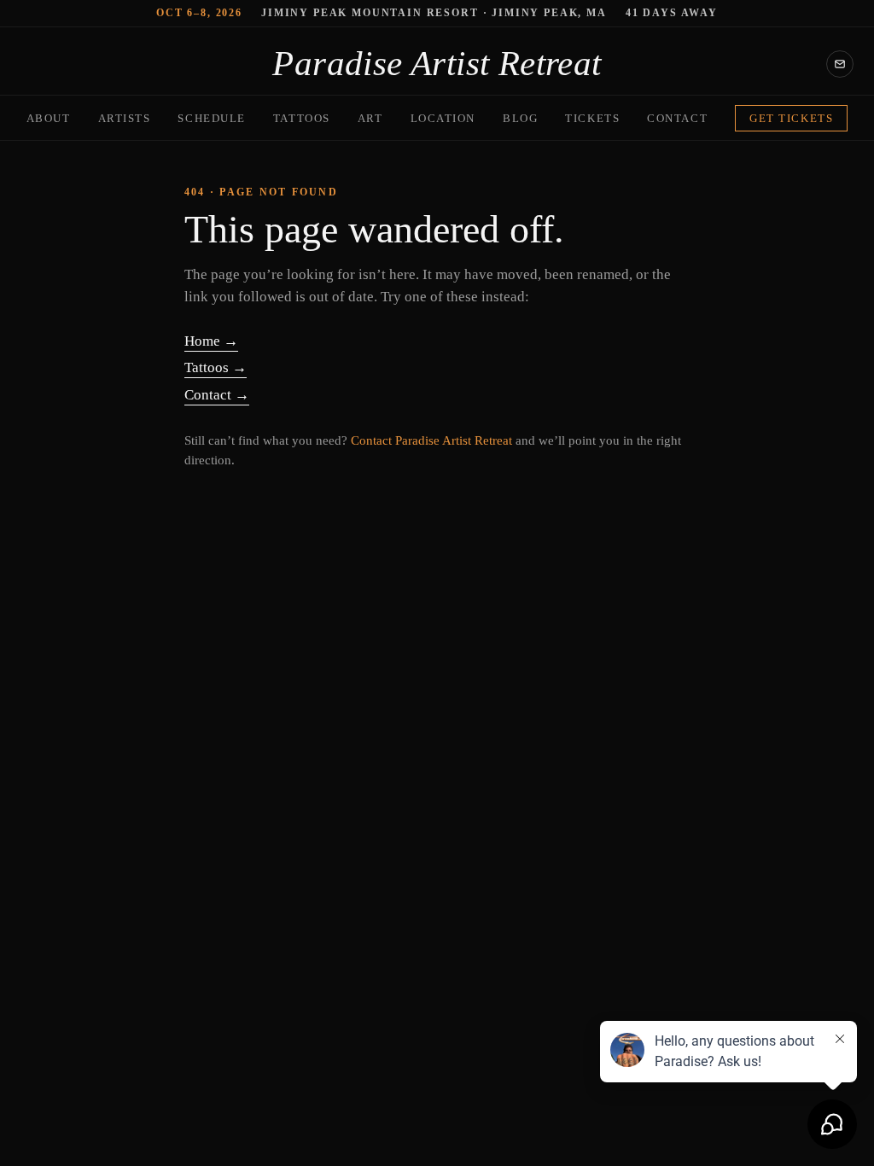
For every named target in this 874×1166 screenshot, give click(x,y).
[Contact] (840, 64)
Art (370, 118)
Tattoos (301, 118)
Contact (677, 118)
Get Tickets (791, 118)
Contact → (216, 395)
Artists (124, 118)
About (48, 118)
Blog (520, 118)
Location (443, 118)
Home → (211, 341)
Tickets (592, 118)
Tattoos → (215, 367)
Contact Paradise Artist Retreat (431, 440)
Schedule (211, 118)
